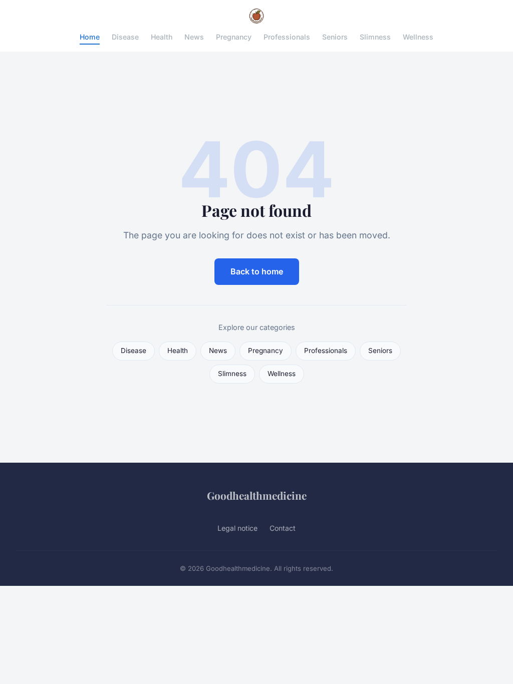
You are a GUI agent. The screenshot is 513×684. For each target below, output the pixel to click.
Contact (283, 528)
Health (161, 37)
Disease (125, 37)
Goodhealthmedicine (257, 495)
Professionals (287, 37)
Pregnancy (233, 37)
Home (90, 37)
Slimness (375, 37)
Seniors (335, 37)
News (194, 37)
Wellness (418, 37)
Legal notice (237, 528)
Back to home (256, 271)
